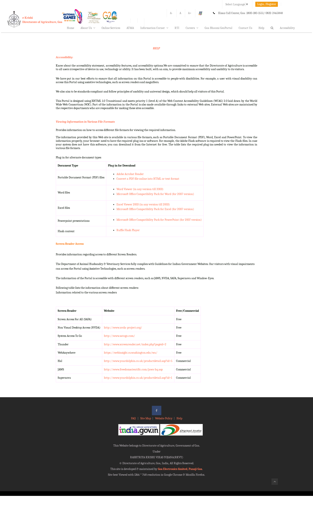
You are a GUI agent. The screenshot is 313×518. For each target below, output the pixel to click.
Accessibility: (64, 57)
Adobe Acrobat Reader (130, 174)
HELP (156, 48)
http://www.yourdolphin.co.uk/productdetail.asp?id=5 (138, 361)
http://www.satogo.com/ (119, 336)
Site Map (145, 418)
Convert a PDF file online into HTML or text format (147, 179)
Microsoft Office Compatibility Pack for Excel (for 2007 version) (155, 209)
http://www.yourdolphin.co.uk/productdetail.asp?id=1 (138, 378)
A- (171, 13)
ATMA (130, 28)
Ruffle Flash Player (128, 230)
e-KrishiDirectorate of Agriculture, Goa (42, 20)
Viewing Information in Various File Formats (85, 122)
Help (261, 28)
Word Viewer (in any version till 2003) (139, 189)
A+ (189, 13)
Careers (190, 28)
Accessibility (287, 28)
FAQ (133, 418)
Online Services (111, 28)
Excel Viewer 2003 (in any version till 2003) (143, 204)
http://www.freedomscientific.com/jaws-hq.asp (133, 369)
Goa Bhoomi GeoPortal (218, 28)
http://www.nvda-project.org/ (123, 327)
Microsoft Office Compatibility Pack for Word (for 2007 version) (155, 194)
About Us (86, 28)
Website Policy (163, 418)
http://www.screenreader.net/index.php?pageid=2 (135, 344)
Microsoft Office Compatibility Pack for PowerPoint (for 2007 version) (159, 220)
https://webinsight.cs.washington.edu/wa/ (130, 352)
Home (70, 28)
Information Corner (152, 28)
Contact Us (245, 28)
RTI (177, 28)
